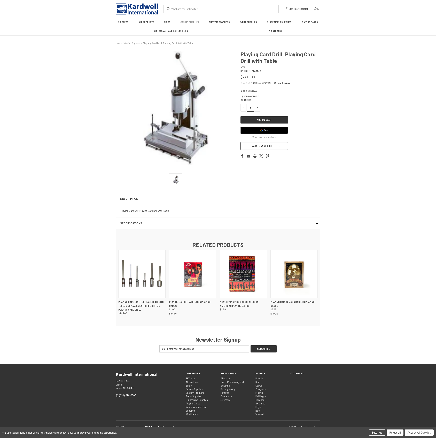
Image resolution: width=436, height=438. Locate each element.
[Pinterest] (267, 156)
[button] (280, 83)
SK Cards (123, 22)
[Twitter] (261, 156)
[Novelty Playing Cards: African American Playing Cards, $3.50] (243, 274)
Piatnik (259, 392)
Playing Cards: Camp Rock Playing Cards (190, 304)
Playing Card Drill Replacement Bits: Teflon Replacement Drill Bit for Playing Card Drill (141, 306)
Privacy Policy (228, 389)
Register (303, 8)
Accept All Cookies (419, 432)
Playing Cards (309, 22)
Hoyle (258, 407)
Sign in (292, 8)
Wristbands (275, 31)
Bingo (167, 22)
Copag (258, 385)
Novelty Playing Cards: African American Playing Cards (239, 304)
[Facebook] (242, 156)
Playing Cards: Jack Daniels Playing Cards (292, 304)
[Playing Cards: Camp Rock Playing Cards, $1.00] (193, 274)
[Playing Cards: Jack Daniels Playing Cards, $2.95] (294, 274)
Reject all (395, 432)
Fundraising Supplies (279, 22)
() (318, 8)
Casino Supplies (189, 22)
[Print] (254, 156)
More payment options (264, 137)
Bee (257, 410)
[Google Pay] (264, 130)
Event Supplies (248, 22)
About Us (225, 378)
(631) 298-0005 (127, 395)
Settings (377, 432)
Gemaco (259, 400)
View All (259, 414)
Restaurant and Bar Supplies (171, 31)
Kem (257, 382)
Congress (260, 389)
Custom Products (219, 22)
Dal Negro (260, 396)
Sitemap (225, 400)
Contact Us (226, 396)
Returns (225, 392)
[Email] (248, 156)
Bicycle (259, 378)
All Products (146, 22)
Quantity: (246, 100)
